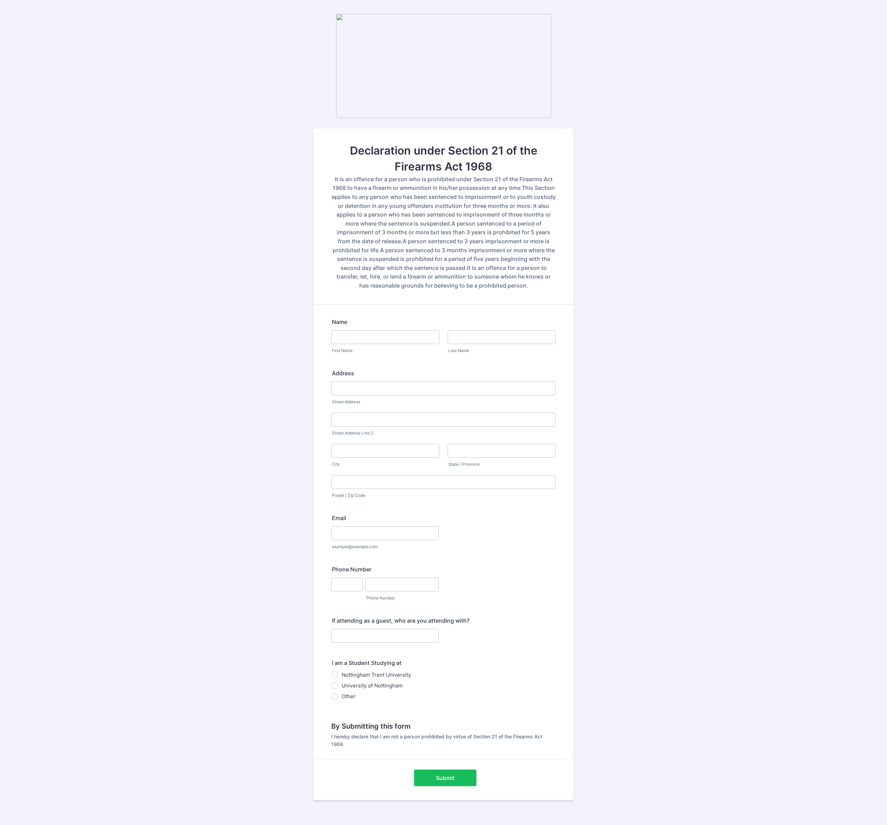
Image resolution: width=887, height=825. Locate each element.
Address (343, 373)
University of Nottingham (372, 685)
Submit (445, 777)
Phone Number (351, 569)
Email (339, 518)
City (336, 464)
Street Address (346, 401)
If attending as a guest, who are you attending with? (400, 620)
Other (348, 696)
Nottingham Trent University (376, 675)
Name (339, 321)
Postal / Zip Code (348, 495)
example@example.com (355, 546)
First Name (342, 350)
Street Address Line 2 (352, 433)
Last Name (458, 350)
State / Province (464, 464)
